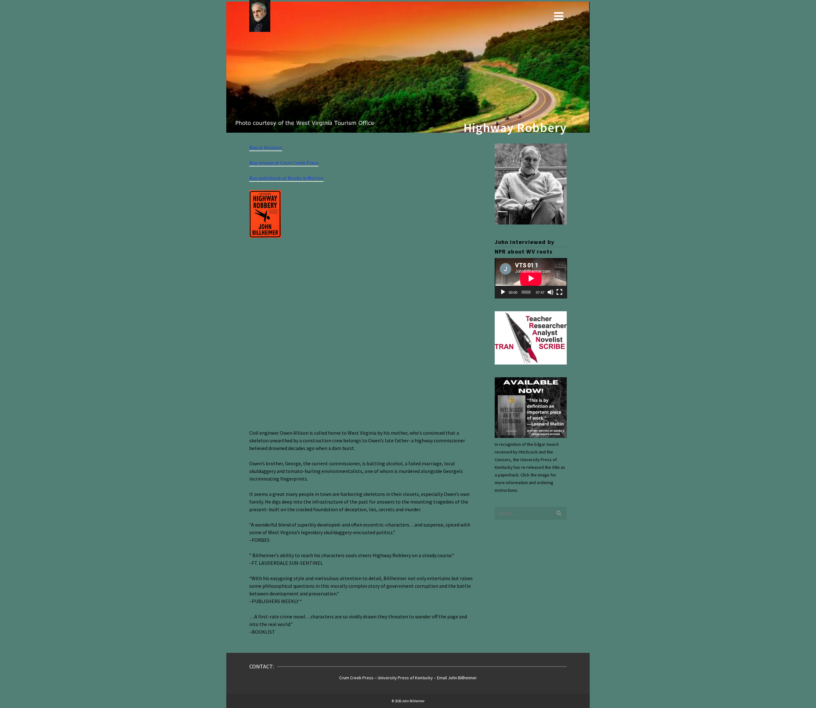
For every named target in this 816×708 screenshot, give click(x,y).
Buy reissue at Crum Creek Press (283, 162)
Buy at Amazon (265, 147)
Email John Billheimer (457, 678)
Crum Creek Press (356, 678)
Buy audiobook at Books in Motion (286, 178)
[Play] (503, 292)
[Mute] (550, 292)
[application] (531, 278)
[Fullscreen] (559, 292)
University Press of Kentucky (406, 678)
